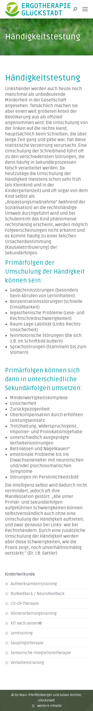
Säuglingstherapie (27, 643)
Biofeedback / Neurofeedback (37, 593)
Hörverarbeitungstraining (34, 613)
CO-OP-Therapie (25, 603)
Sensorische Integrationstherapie (41, 652)
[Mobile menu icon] (85, 9)
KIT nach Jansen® (26, 623)
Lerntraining (21, 633)
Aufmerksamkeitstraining (34, 583)
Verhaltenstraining (27, 662)
